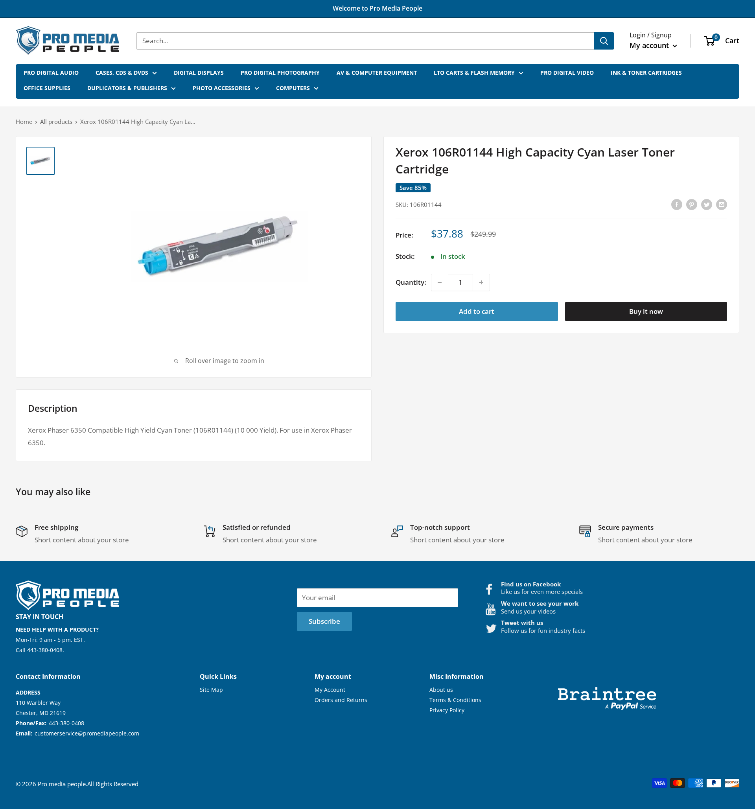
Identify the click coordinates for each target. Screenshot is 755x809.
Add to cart (476, 311)
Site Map (211, 689)
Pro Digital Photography (280, 72)
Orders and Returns (341, 700)
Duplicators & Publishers (127, 88)
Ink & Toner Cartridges (646, 72)
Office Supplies (47, 88)
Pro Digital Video (567, 72)
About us (441, 689)
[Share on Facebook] (676, 203)
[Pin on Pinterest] (691, 203)
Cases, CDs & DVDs (122, 72)
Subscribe (324, 621)
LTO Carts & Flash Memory (474, 72)
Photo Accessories (221, 88)
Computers (293, 88)
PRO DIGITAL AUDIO (51, 72)
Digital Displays (199, 72)
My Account (330, 689)
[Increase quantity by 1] (481, 282)
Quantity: (411, 282)
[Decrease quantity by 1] (439, 282)
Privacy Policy (446, 710)
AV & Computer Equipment (377, 72)
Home (24, 121)
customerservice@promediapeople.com (87, 733)
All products (56, 121)
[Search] (604, 41)
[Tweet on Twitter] (706, 203)
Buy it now (646, 311)
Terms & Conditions (455, 700)
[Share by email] (721, 203)
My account (650, 45)
